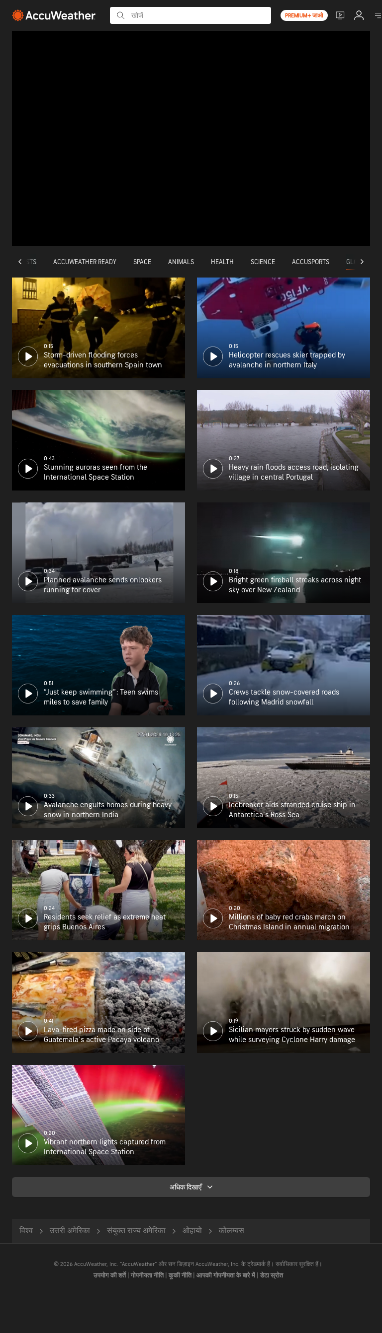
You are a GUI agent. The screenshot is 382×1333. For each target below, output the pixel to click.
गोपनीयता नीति (148, 1275)
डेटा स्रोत (271, 1275)
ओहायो (192, 1231)
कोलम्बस (231, 1231)
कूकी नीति (181, 1275)
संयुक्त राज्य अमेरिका (136, 1231)
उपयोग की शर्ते (110, 1275)
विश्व (26, 1231)
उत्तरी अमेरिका (70, 1231)
